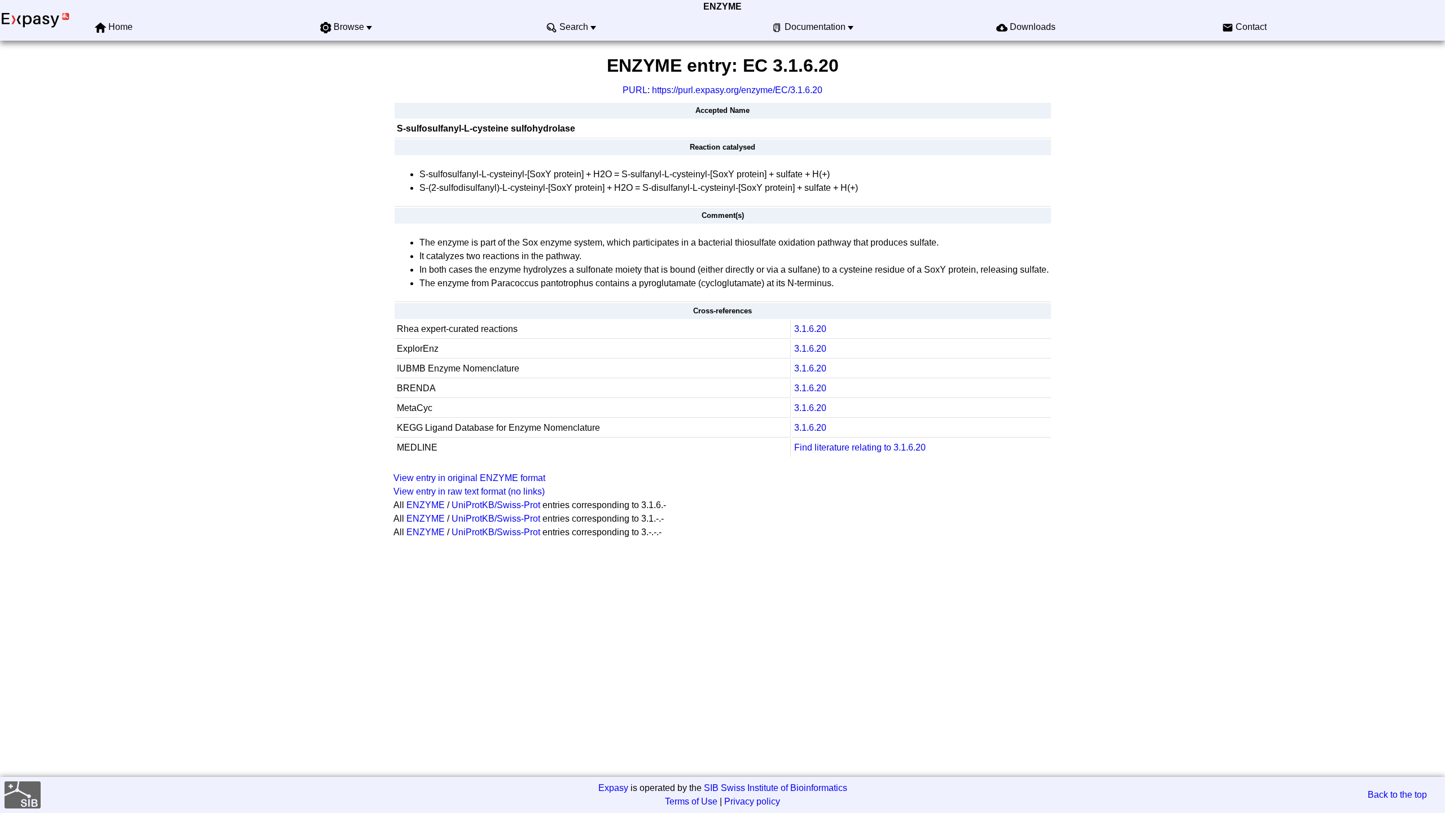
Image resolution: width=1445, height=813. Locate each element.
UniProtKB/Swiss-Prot (496, 505)
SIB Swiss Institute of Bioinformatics (775, 788)
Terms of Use (691, 801)
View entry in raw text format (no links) (469, 491)
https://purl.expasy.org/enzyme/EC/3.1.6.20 (737, 90)
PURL (635, 90)
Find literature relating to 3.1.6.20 (860, 447)
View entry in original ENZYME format (469, 478)
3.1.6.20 (810, 329)
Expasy (613, 788)
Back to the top (1397, 794)
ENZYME (722, 6)
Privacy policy (752, 801)
